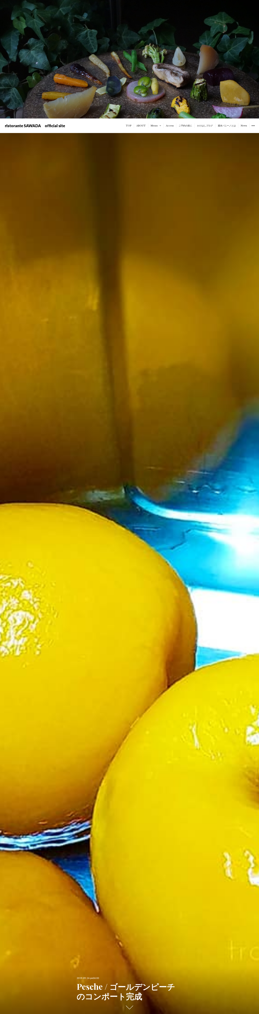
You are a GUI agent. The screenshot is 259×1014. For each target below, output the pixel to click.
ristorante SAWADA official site (35, 125)
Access (170, 125)
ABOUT (141, 125)
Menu (154, 125)
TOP (128, 125)
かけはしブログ (205, 125)
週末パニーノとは (227, 125)
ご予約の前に (185, 125)
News (244, 125)
